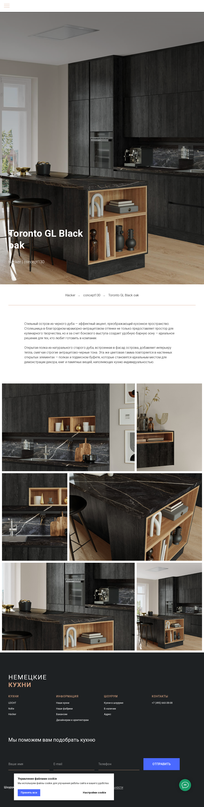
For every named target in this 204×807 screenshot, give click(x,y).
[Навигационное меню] (7, 6)
